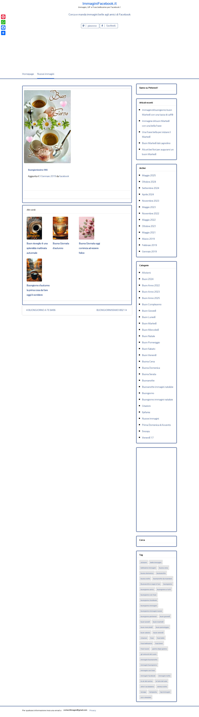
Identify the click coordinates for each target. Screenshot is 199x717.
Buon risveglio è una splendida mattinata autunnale (37, 248)
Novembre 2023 (150, 200)
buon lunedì (145, 621)
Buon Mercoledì (150, 329)
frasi (152, 638)
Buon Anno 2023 (151, 291)
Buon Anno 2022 (151, 285)
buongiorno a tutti (164, 589)
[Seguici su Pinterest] (90, 27)
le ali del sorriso (146, 681)
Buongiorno (148, 393)
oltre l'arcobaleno (147, 686)
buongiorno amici (147, 589)
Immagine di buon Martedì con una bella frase (155, 123)
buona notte (145, 578)
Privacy (92, 710)
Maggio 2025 (149, 175)
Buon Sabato (148, 348)
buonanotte (161, 573)
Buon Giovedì (149, 310)
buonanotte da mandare (162, 578)
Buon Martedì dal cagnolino (156, 143)
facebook (64, 176)
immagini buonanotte (149, 659)
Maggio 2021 (149, 232)
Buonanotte (148, 380)
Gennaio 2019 (149, 251)
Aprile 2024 (148, 194)
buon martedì (158, 621)
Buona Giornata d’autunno (61, 245)
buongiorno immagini (149, 605)
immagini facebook (148, 675)
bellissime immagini (148, 567)
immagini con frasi (148, 670)
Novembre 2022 (150, 213)
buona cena (163, 567)
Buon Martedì (149, 323)
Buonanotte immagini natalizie (157, 386)
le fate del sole (161, 681)
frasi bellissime (146, 643)
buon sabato (145, 632)
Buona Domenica (151, 367)
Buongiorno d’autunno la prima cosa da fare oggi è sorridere (38, 290)
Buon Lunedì (148, 317)
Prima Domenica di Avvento (156, 425)
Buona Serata (149, 374)
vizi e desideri (146, 697)
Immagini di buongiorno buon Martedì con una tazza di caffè (157, 112)
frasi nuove (145, 648)
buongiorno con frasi (148, 594)
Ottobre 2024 (149, 181)
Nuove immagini (45, 74)
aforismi (144, 562)
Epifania (146, 412)
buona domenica (147, 573)
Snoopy (146, 431)
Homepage (28, 74)
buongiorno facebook (149, 600)
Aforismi (146, 272)
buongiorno (167, 584)
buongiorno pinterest (149, 616)
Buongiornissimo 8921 (111, 310)
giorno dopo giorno (159, 648)
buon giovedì (165, 616)
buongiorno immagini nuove (151, 611)
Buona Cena (148, 361)
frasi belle (160, 638)
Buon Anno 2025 (151, 298)
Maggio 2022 (149, 219)
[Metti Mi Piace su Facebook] (109, 27)
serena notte (162, 686)
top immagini (165, 692)
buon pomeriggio (162, 627)
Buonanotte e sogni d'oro (150, 584)
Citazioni (146, 406)
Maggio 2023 (149, 207)
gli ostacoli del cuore (148, 654)
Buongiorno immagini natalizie (157, 399)
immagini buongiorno (149, 665)
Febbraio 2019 (149, 245)
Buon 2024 (148, 279)
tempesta (153, 692)
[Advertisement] (99, 49)
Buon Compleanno (152, 304)
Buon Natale (148, 336)
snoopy (143, 692)
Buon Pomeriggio (151, 342)
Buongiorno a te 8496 (42, 310)
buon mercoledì (147, 627)
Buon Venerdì (149, 355)
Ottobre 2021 (149, 226)
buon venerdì (158, 632)
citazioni (144, 638)
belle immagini (155, 562)
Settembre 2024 (150, 188)
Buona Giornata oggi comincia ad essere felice (89, 248)
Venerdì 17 (148, 437)
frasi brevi (159, 643)
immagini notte (164, 675)
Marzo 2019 (148, 238)
